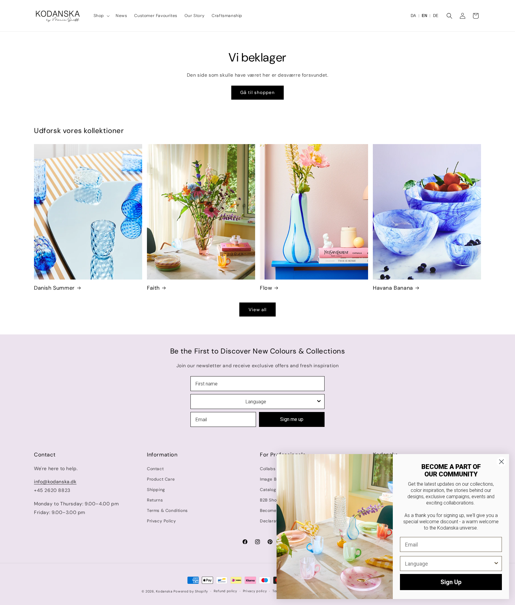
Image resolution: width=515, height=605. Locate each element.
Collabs (267, 468)
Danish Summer (54, 288)
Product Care (161, 479)
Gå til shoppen (257, 92)
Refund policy (225, 591)
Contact (155, 468)
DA (413, 15)
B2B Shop (270, 500)
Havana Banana (393, 288)
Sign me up (291, 419)
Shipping (156, 489)
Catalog (268, 489)
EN (424, 15)
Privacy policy (255, 591)
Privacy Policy (161, 521)
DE (435, 15)
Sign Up (450, 582)
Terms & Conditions (167, 510)
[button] (101, 15)
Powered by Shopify (190, 591)
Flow (266, 288)
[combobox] (256, 401)
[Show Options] (319, 401)
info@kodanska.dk (55, 482)
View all (257, 310)
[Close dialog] (501, 461)
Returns (155, 500)
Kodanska (164, 591)
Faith (153, 288)
